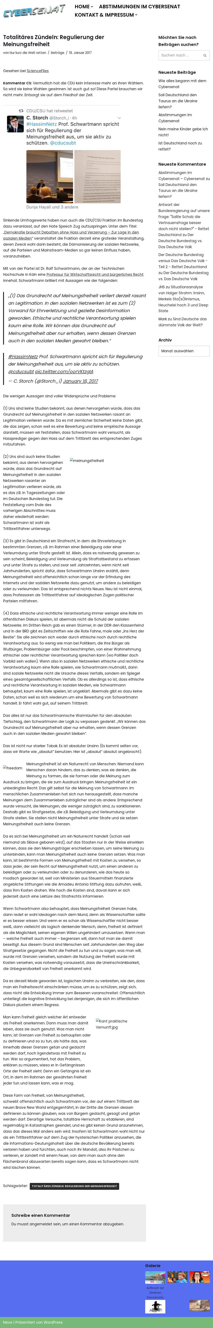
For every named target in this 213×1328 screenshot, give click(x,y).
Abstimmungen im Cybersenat (139, 6)
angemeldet (41, 1224)
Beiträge (57, 53)
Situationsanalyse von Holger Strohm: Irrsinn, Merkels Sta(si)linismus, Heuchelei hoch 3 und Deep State (183, 299)
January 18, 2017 (80, 381)
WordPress (53, 1322)
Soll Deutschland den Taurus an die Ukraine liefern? (178, 101)
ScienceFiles (38, 70)
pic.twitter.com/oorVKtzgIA (64, 371)
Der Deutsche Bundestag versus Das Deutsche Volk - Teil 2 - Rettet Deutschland (183, 260)
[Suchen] (205, 55)
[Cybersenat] (35, 11)
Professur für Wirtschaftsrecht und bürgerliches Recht (95, 274)
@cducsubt (21, 371)
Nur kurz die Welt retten (28, 53)
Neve (7, 1322)
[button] (92, 6)
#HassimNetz (23, 357)
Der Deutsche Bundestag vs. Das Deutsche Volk (180, 240)
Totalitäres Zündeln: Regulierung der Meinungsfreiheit (74, 1186)
